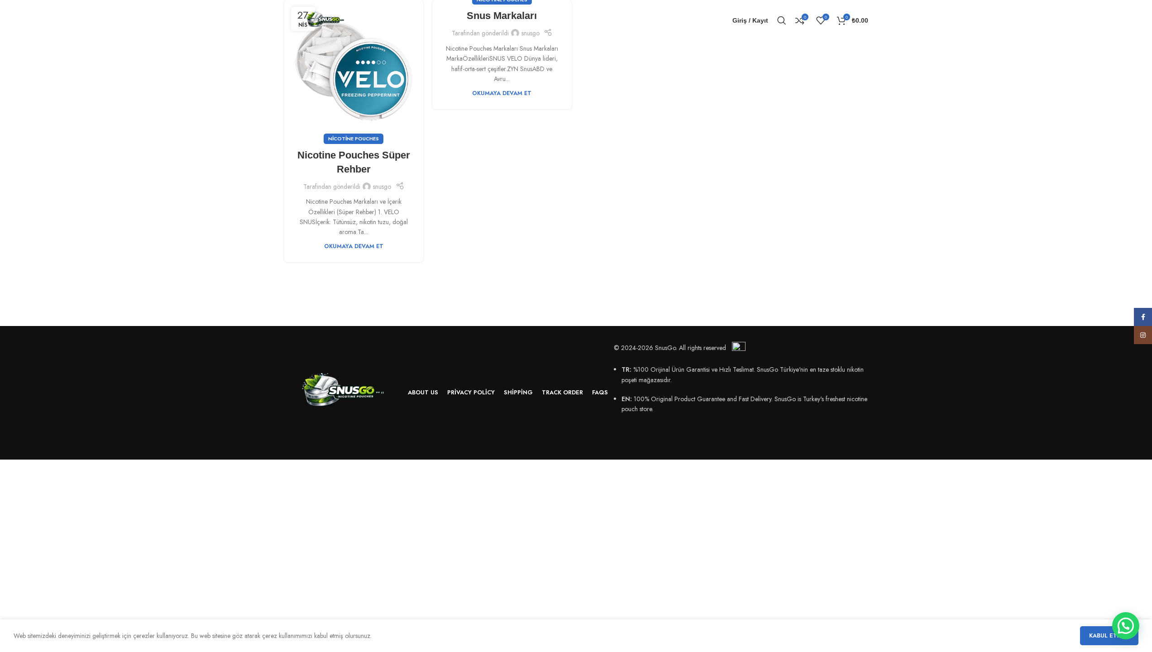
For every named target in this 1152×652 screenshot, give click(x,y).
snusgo (382, 186)
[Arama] (782, 20)
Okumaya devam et (353, 246)
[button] (1125, 625)
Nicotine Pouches (353, 138)
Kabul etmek (1109, 635)
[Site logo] (325, 19)
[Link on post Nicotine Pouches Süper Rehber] (354, 69)
